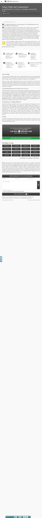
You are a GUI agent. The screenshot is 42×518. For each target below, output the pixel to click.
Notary (8, 13)
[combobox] (21, 191)
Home (5, 13)
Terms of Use (38, 200)
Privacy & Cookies (31, 200)
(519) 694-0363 (5, 36)
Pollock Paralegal (35, 36)
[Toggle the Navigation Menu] (1, 1)
